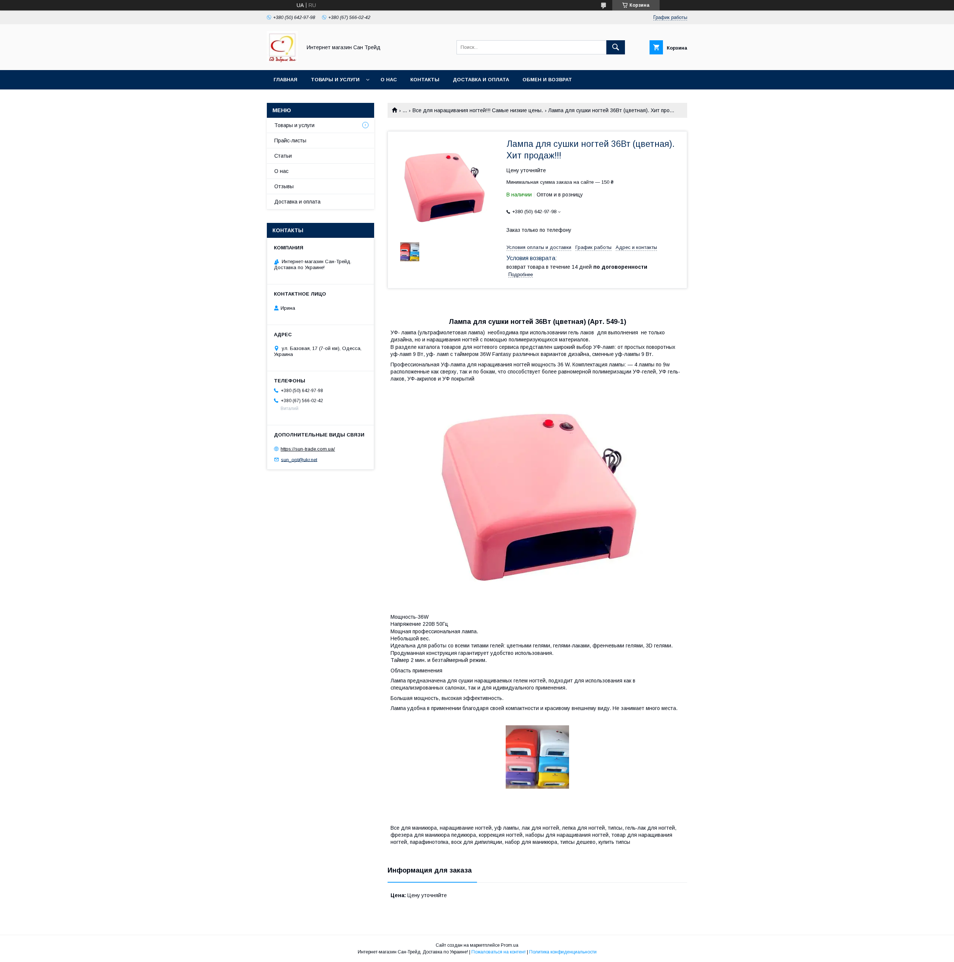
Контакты (424, 79)
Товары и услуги (335, 79)
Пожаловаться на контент (498, 952)
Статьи (283, 156)
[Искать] (615, 47)
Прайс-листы (290, 140)
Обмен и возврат (547, 79)
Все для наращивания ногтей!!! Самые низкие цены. (478, 110)
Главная (285, 79)
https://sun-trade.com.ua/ (308, 449)
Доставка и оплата (481, 79)
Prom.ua (509, 945)
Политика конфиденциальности (563, 952)
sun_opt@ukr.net (299, 459)
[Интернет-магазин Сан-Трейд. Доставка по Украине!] (282, 60)
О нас (388, 79)
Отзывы (284, 186)
